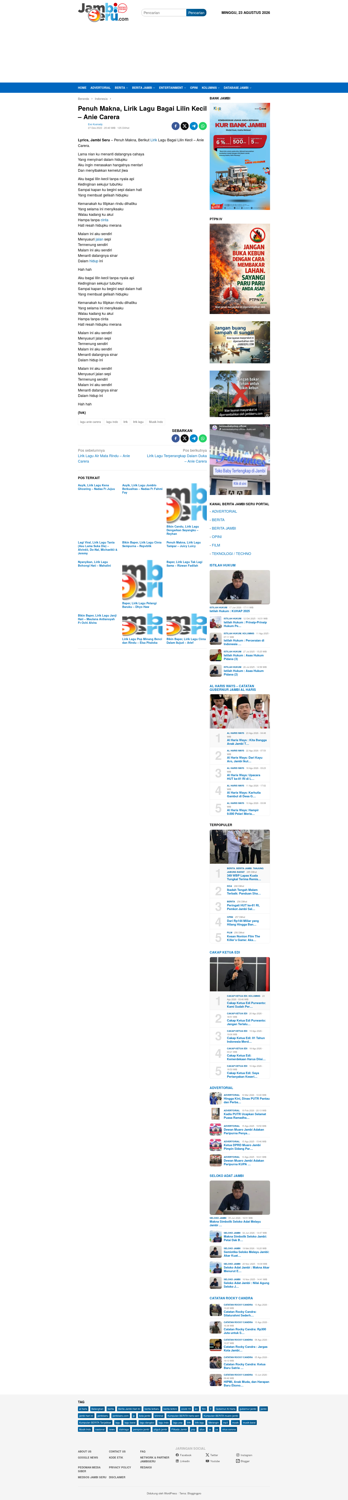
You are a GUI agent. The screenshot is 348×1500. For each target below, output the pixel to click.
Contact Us (117, 1451)
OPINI (217, 536)
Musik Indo (156, 422)
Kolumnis (248, 633)
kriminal (159, 1415)
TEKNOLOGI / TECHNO (231, 553)
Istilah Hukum (222, 565)
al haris (83, 1408)
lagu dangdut (147, 1422)
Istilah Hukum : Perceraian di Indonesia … (244, 642)
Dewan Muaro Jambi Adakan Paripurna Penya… (244, 1131)
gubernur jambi (248, 1408)
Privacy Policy (120, 1467)
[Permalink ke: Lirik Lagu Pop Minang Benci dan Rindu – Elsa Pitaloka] (142, 625)
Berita (231, 868)
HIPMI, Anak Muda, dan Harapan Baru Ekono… (246, 1383)
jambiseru (102, 1415)
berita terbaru (152, 1408)
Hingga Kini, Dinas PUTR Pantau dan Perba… (247, 1100)
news (112, 1429)
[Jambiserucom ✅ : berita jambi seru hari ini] (103, 11)
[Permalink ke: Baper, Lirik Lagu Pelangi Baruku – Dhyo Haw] (142, 580)
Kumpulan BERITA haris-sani (183, 1415)
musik (235, 1422)
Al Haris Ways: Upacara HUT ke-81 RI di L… (243, 776)
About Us (84, 1451)
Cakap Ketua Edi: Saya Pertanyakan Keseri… (243, 1074)
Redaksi (146, 1467)
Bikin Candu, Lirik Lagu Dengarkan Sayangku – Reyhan (183, 530)
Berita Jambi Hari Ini (129, 1408)
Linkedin (185, 1461)
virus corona (229, 1429)
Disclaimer (117, 1477)
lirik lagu (138, 422)
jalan (99, 239)
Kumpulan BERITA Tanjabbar (95, 1422)
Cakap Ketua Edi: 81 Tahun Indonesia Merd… (246, 1039)
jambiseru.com (121, 1415)
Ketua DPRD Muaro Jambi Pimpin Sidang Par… (242, 1146)
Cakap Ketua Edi (237, 995)
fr (210, 1408)
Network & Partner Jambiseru (154, 1459)
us (216, 1429)
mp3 (225, 1422)
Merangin (213, 1422)
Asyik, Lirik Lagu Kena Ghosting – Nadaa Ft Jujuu (96, 487)
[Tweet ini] (185, 126)
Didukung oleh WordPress (162, 1493)
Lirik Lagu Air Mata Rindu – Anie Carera (104, 455)
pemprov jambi (141, 1429)
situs (202, 1429)
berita (111, 1408)
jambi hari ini (86, 1415)
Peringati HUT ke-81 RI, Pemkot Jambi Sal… (243, 907)
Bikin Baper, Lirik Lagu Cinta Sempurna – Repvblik (142, 544)
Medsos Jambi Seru (92, 1477)
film (204, 1408)
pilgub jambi (160, 1429)
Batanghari (97, 1408)
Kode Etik (116, 1457)
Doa (229, 885)
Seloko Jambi (218, 1217)
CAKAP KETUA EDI (225, 952)
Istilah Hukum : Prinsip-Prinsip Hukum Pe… (245, 624)
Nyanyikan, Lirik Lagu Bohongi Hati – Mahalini (94, 563)
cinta (104, 219)
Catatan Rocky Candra (231, 1298)
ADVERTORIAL (224, 511)
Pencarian (196, 12)
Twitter (214, 1455)
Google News (88, 1457)
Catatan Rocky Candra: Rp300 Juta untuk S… (245, 1331)
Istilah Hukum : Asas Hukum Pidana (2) (244, 672)
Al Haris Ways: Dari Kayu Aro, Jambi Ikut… (244, 759)
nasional (100, 1429)
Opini (230, 916)
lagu (117, 1422)
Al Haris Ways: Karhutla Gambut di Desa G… (244, 794)
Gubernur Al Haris (225, 1408)
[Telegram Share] (194, 126)
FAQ (142, 1451)
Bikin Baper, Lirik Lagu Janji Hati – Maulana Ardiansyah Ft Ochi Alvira (97, 619)
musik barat (249, 1422)
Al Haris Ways (235, 733)
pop (193, 1429)
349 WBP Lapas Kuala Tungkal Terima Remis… (244, 877)
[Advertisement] (174, 52)
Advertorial (221, 1087)
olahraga (124, 1429)
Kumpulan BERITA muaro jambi (221, 1415)
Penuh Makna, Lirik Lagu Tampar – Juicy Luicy (184, 544)
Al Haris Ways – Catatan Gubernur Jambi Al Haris (233, 688)
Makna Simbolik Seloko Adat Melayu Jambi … (235, 1223)
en (196, 1408)
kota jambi (144, 1415)
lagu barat (130, 1422)
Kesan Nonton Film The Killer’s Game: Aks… (243, 938)
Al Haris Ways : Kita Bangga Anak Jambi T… (247, 741)
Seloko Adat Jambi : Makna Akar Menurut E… (246, 1269)
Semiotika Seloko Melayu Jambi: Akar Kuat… (246, 1253)
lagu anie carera (90, 422)
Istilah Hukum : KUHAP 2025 (230, 611)
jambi (264, 1408)
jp (134, 1415)
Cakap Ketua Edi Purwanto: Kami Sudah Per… (246, 1004)
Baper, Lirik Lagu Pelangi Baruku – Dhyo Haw (139, 605)
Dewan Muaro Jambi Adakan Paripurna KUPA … (244, 1162)
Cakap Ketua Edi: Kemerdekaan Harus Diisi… (246, 1057)
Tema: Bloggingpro (190, 1493)
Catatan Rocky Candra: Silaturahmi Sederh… (240, 1313)
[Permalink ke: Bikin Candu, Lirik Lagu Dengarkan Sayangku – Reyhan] (187, 503)
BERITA (218, 519)
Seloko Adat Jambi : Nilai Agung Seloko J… (246, 1284)
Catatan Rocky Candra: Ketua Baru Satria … (244, 1366)
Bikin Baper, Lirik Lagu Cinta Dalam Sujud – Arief (186, 641)
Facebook (186, 1455)
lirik (125, 422)
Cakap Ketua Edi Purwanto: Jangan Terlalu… (246, 1022)
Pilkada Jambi (179, 1429)
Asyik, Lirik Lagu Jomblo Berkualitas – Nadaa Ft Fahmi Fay (142, 488)
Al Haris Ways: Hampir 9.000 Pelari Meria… (243, 811)
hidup (93, 260)
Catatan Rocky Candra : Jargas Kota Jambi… (245, 1348)
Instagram (246, 1455)
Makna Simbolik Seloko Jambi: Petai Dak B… (245, 1238)
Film (229, 932)
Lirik (153, 139)
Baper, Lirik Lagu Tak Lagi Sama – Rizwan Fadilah (184, 563)
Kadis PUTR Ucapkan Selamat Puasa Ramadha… (245, 1115)
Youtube (215, 1461)
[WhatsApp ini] (203, 126)
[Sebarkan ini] (176, 126)
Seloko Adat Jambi (227, 1175)
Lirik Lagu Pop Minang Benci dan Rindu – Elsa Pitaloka (142, 641)
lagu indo (112, 422)
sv (210, 1429)
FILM (216, 545)
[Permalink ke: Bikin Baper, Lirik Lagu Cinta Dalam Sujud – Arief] (187, 625)
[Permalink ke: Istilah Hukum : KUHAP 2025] (240, 587)
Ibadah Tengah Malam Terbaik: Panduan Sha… (244, 891)
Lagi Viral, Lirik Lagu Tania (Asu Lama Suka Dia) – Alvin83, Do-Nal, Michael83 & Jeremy (97, 547)
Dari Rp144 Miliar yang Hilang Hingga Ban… (243, 922)
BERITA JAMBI (224, 528)
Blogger (245, 1461)
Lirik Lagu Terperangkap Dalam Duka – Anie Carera (177, 455)
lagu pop (178, 1422)
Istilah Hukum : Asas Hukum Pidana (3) (244, 657)
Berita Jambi (244, 868)
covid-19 (186, 1408)
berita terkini (170, 1408)
